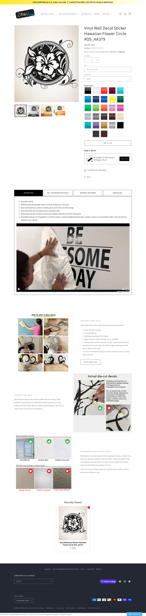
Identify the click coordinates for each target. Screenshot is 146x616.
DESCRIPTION (28, 193)
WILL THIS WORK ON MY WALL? (58, 193)
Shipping (87, 48)
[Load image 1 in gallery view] (21, 111)
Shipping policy (81, 608)
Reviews (99, 569)
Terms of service (70, 608)
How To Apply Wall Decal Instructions (66, 569)
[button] (49, 14)
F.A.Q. (83, 569)
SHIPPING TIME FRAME (88, 193)
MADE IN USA (117, 193)
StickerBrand (22, 608)
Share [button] (89, 177)
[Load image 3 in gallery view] (46, 111)
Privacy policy (60, 608)
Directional (87, 75)
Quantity (87, 56)
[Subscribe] (50, 581)
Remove (89, 507)
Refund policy (50, 608)
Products (47, 569)
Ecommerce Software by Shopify (35, 608)
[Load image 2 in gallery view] (34, 111)
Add (124, 159)
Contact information (94, 608)
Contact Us (90, 569)
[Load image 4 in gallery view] (59, 111)
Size (85, 65)
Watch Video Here (90, 362)
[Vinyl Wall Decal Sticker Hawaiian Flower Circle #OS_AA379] (73, 523)
